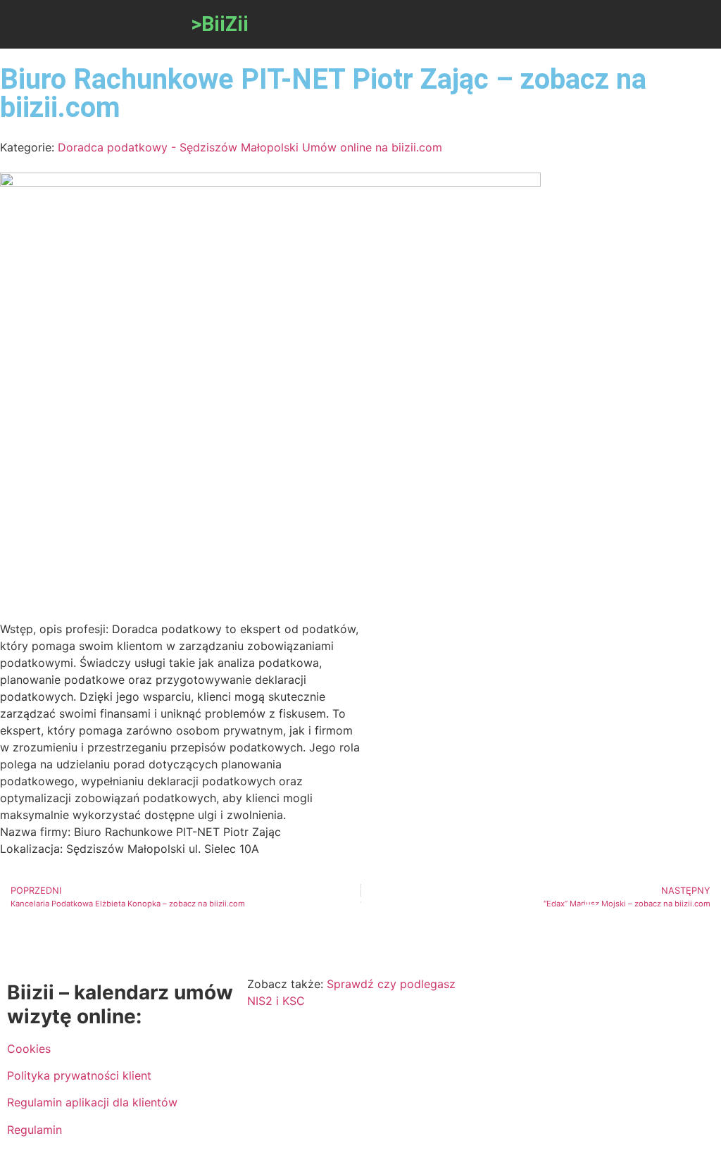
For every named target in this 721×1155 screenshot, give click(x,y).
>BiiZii (220, 24)
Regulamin (34, 1130)
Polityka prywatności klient (79, 1075)
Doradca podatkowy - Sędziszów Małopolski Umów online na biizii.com (250, 147)
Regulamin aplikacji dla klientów (92, 1102)
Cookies (29, 1049)
